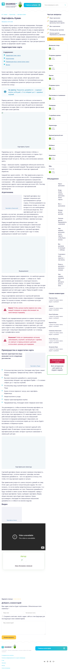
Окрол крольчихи (55, 18)
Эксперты (4, 662)
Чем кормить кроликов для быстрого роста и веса (61, 280)
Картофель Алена (12, 520)
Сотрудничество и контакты (8, 655)
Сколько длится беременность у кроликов (57, 33)
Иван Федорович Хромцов (23, 566)
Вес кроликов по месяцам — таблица (61, 246)
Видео (8, 65)
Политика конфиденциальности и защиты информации (13, 657)
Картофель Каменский (12, 208)
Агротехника (10, 58)
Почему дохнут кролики (57, 30)
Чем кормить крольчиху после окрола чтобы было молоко (62, 234)
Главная (5, 14)
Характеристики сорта (13, 55)
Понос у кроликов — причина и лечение (61, 267)
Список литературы (6, 668)
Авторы (3, 665)
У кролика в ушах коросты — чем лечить (61, 257)
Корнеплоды (12, 14)
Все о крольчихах (55, 26)
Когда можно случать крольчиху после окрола (57, 21)
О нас (3, 660)
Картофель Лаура (35, 366)
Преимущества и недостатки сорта (17, 61)
